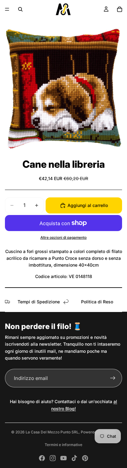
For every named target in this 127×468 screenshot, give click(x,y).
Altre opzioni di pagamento (63, 237)
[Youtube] (63, 458)
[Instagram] (52, 458)
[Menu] (7, 9)
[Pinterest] (85, 458)
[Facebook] (42, 458)
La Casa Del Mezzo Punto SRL (52, 432)
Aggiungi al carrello (88, 205)
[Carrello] (119, 9)
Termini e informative (63, 444)
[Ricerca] (20, 9)
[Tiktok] (74, 458)
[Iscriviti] (112, 378)
